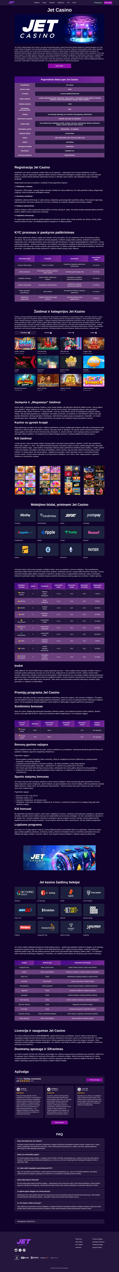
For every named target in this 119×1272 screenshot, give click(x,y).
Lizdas (92, 332)
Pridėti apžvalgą (94, 1080)
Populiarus (24, 332)
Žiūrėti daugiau (59, 1122)
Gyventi (47, 332)
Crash (69, 332)
